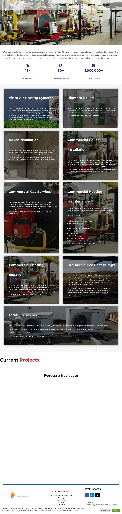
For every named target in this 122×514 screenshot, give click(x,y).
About (71, 5)
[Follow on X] (97, 495)
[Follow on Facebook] (87, 495)
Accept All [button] (115, 510)
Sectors (80, 5)
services (9, 58)
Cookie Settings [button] (105, 510)
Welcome (63, 5)
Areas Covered (104, 5)
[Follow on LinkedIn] (92, 495)
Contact (91, 5)
